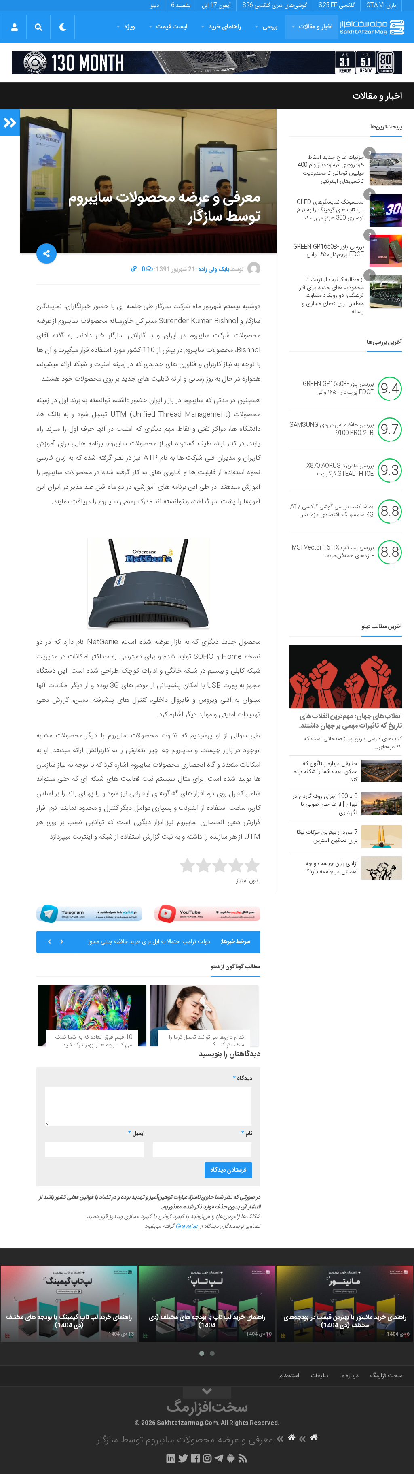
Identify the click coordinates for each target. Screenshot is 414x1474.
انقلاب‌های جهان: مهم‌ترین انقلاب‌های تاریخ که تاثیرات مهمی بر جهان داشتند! (350, 721)
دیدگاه (242, 1079)
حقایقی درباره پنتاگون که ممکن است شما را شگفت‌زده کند (325, 772)
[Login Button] (14, 27)
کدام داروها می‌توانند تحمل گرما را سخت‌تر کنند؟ (206, 1041)
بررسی (270, 27)
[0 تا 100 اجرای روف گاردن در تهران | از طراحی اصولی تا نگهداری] (381, 803)
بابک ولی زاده (213, 270)
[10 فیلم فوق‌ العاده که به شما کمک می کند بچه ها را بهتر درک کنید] (92, 1015)
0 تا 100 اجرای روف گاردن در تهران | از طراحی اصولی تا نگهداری (324, 805)
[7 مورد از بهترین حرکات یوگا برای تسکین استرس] (381, 836)
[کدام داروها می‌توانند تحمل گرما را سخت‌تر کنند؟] (204, 1015)
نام (246, 1134)
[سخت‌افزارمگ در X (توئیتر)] (183, 1458)
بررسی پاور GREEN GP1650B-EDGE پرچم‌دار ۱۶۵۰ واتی (328, 251)
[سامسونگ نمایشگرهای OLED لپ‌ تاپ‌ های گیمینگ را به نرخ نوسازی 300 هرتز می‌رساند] (386, 210)
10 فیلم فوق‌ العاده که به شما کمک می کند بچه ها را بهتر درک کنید (93, 1041)
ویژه (129, 27)
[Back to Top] (207, 1393)
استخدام (289, 1376)
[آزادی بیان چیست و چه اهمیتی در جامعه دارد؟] (381, 867)
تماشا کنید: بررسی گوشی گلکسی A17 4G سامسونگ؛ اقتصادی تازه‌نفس (332, 511)
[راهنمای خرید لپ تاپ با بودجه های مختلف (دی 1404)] (207, 1304)
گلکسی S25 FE (337, 6)
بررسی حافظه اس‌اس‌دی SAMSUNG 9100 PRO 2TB (331, 430)
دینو (154, 6)
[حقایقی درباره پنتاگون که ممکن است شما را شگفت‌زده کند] (381, 771)
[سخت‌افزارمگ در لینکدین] (171, 1458)
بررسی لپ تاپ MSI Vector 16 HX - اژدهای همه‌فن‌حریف (333, 552)
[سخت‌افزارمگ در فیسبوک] (195, 1458)
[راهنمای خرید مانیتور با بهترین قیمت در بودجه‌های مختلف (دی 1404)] (345, 1304)
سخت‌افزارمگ (386, 1376)
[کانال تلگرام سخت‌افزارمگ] (219, 1458)
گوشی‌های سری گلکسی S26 (274, 6)
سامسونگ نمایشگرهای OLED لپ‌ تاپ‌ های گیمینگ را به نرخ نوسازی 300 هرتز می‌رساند (330, 210)
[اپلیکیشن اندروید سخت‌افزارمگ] (230, 1458)
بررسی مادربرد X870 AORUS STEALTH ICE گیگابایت (340, 470)
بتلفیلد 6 (180, 6)
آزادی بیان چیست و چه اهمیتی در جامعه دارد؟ (331, 868)
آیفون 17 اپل (216, 6)
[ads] (207, 62)
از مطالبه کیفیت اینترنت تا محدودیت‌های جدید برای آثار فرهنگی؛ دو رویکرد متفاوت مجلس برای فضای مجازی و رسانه (331, 295)
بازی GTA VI (381, 6)
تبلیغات (319, 1376)
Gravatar (186, 1226)
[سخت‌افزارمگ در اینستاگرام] (207, 1458)
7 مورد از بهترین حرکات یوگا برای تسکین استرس (327, 837)
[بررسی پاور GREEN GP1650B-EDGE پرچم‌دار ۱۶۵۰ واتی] (386, 251)
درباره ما (349, 1376)
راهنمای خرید (225, 27)
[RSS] (243, 1458)
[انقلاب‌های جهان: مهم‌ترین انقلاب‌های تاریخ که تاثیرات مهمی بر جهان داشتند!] (345, 676)
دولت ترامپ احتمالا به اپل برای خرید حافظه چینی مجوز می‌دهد (149, 945)
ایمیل (136, 1134)
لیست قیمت (171, 27)
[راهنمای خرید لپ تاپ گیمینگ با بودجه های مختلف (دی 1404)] (69, 1304)
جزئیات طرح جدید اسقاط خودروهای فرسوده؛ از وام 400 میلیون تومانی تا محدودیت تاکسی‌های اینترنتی (331, 169)
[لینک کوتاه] (134, 270)
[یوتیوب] (207, 914)
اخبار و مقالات (315, 27)
